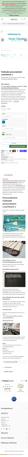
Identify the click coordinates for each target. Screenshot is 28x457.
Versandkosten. (13, 86)
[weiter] (25, 39)
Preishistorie (6, 84)
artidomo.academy (14, 15)
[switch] (3, 134)
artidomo (7, 155)
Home (4, 23)
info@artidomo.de (5, 426)
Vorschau (14, 143)
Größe (3, 106)
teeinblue (16, 162)
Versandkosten (12, 77)
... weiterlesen (15, 101)
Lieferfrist (18, 77)
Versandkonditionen (22, 3)
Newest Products (22, 159)
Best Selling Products (12, 159)
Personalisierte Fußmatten (7, 160)
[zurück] (2, 39)
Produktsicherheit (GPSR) (11, 362)
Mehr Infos (23, 380)
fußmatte (11, 162)
